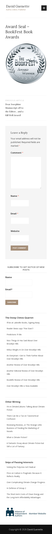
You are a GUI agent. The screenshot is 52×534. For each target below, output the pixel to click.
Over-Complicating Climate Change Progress (26, 482)
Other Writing (12, 401)
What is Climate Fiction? (17, 437)
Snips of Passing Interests (19, 462)
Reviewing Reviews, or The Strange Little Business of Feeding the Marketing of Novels (24, 428)
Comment (17, 152)
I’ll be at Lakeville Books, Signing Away (23, 322)
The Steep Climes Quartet (19, 317)
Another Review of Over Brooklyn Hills (23, 365)
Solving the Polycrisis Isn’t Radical (21, 467)
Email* (8, 289)
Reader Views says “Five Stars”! (20, 328)
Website (15, 231)
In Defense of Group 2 (16, 488)
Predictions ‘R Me (14, 334)
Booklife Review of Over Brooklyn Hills (23, 380)
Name (15, 196)
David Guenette (17, 6)
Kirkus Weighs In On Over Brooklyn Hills (24, 349)
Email (14, 213)
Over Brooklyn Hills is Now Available (22, 386)
